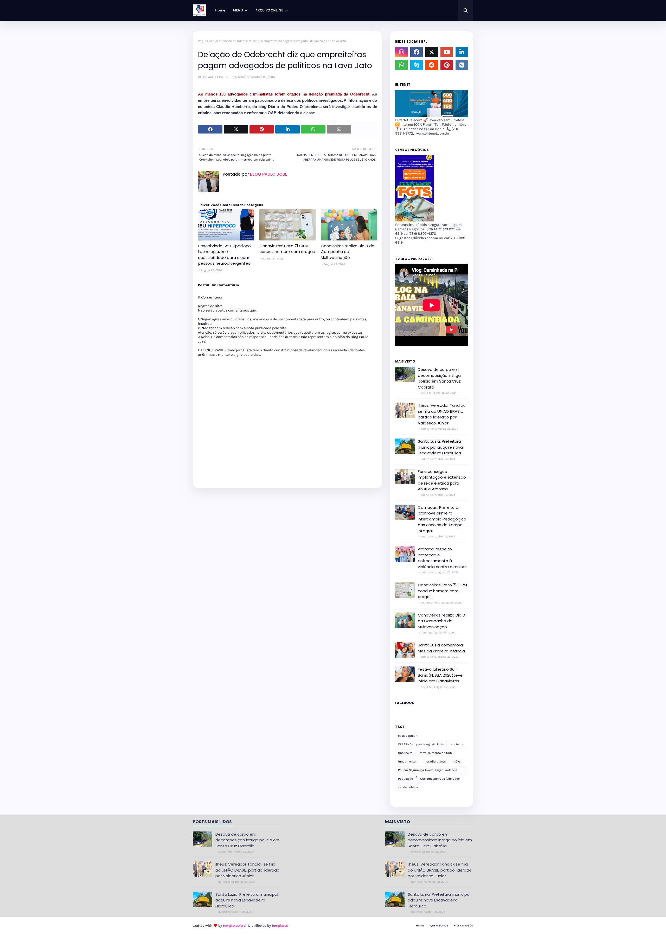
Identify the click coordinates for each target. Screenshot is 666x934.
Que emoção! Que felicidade (440, 778)
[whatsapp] (401, 65)
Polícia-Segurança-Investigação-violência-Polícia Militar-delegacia (428, 771)
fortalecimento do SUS (436, 753)
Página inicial (208, 41)
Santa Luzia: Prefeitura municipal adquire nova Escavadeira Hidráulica (440, 447)
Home (420, 925)
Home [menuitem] (220, 10)
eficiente (457, 744)
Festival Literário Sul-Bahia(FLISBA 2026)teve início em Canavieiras (440, 675)
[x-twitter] (431, 52)
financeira (405, 753)
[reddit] (431, 65)
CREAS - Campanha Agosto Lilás (421, 744)
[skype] (416, 65)
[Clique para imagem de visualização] (340, 85)
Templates (280, 925)
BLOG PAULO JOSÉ (211, 77)
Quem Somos (439, 925)
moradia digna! (435, 761)
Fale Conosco (463, 925)
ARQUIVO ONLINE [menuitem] (269, 10)
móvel (457, 761)
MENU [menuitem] (238, 10)
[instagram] (401, 52)
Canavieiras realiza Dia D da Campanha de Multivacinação (347, 251)
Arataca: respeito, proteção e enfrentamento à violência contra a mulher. (443, 557)
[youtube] (446, 52)
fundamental (407, 761)
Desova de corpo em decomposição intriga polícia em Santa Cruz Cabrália (439, 378)
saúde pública (408, 787)
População (405, 778)
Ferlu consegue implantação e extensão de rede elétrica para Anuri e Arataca (442, 480)
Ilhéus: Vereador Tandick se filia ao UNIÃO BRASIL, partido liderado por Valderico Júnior (441, 414)
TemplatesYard (234, 925)
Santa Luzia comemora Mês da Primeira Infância (441, 648)
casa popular (407, 736)
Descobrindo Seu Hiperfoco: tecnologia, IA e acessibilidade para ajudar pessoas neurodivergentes (225, 254)
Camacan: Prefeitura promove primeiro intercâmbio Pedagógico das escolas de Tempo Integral (442, 519)
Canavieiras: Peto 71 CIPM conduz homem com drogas (287, 249)
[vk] (462, 65)
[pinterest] (446, 65)
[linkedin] (462, 52)
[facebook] (416, 52)
